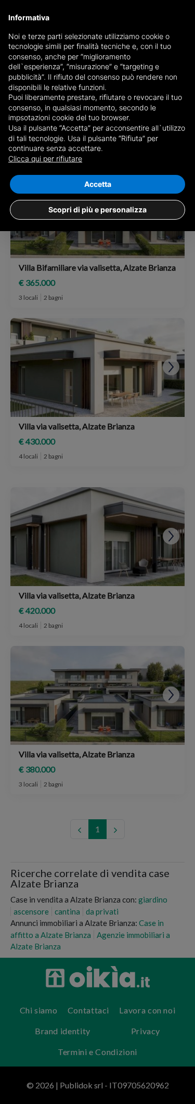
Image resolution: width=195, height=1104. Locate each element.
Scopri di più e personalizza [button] (97, 209)
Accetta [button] (97, 184)
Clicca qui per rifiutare (45, 158)
